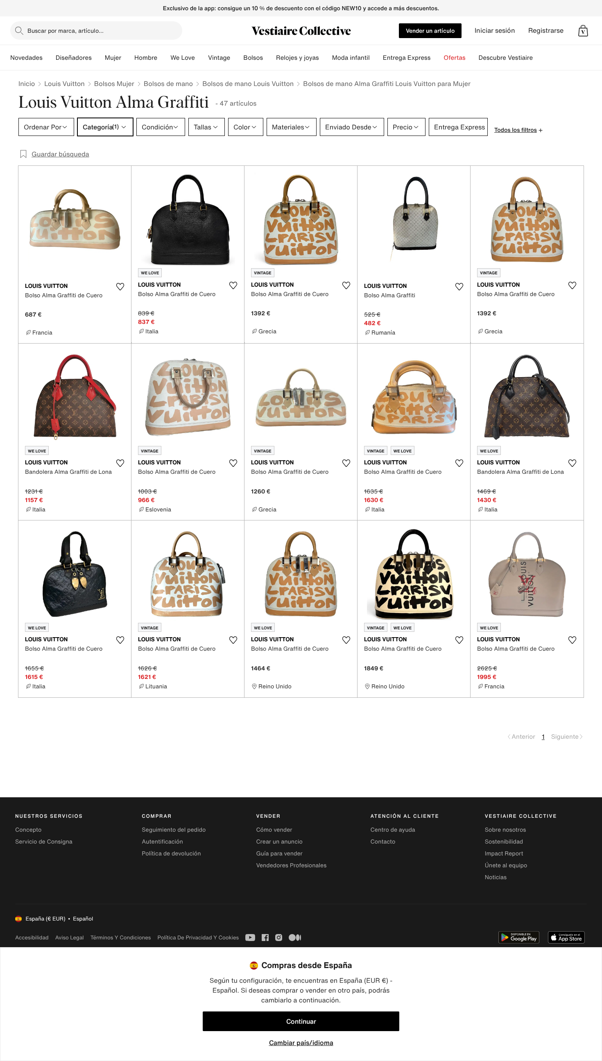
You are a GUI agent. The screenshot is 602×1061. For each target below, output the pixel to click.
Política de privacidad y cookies (198, 937)
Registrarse (546, 30)
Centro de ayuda (393, 830)
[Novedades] (49, 57)
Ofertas (454, 57)
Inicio (26, 83)
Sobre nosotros (505, 830)
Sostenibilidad (504, 841)
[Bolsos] (269, 57)
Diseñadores (74, 57)
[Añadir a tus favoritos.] (120, 287)
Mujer (113, 57)
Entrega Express (407, 57)
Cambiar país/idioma (301, 1042)
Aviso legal (69, 937)
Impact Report (504, 853)
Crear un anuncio (279, 841)
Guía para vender (279, 853)
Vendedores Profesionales (291, 865)
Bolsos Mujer (114, 83)
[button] (583, 30)
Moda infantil (351, 57)
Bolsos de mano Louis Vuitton (248, 83)
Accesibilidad (32, 937)
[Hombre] (164, 57)
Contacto (383, 841)
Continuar (301, 1021)
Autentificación (162, 841)
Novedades (26, 57)
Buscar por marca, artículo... (65, 30)
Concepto (28, 830)
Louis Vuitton (64, 83)
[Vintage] (236, 57)
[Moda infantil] (376, 57)
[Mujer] (127, 57)
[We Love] (201, 57)
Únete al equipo (506, 865)
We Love (182, 57)
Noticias (496, 877)
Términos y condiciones (121, 937)
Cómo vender (274, 830)
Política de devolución (171, 853)
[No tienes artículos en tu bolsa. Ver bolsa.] (583, 30)
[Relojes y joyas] (325, 57)
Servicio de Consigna (43, 841)
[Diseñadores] (98, 57)
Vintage (219, 57)
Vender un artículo (430, 30)
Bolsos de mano (168, 83)
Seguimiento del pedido (174, 830)
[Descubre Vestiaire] (539, 57)
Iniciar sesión (495, 30)
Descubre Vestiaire (506, 57)
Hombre (145, 57)
